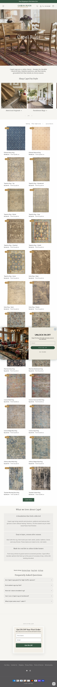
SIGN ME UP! (42, 347)
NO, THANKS (42, 352)
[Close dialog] (55, 329)
